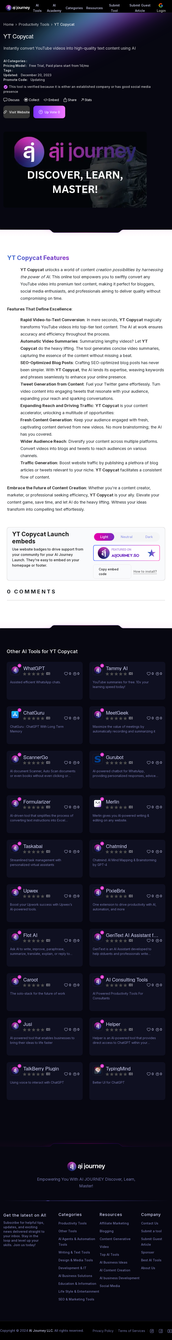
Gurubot (114, 757)
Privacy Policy (103, 1331)
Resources (94, 8)
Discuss (13, 100)
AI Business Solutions (75, 1276)
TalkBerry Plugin (41, 1068)
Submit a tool (151, 1231)
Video (104, 1247)
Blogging (107, 1231)
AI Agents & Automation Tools (76, 1241)
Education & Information (77, 1283)
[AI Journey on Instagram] (152, 1331)
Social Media (110, 1286)
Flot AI (30, 935)
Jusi (27, 1024)
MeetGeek (117, 712)
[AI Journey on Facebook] (161, 1331)
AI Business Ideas (113, 1262)
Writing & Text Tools (74, 1252)
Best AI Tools (151, 1260)
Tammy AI (117, 668)
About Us (148, 1268)
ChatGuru (33, 712)
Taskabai (33, 846)
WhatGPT (34, 668)
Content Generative (115, 1239)
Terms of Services (131, 1331)
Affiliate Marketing (114, 1223)
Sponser (147, 1252)
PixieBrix (115, 890)
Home (8, 24)
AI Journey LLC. (41, 1330)
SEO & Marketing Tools (76, 1299)
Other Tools (67, 1231)
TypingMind (118, 1068)
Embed (54, 100)
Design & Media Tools (75, 1260)
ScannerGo (35, 757)
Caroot (30, 979)
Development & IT (72, 1268)
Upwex (30, 890)
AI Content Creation (115, 1270)
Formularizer (36, 801)
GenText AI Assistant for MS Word (132, 935)
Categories (74, 8)
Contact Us (149, 1223)
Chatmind (116, 846)
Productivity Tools (34, 24)
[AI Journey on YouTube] (170, 1331)
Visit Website (19, 112)
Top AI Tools (109, 1254)
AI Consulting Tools (127, 979)
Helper (113, 1024)
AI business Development (120, 1278)
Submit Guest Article (151, 1241)
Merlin (112, 801)
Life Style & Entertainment (78, 1291)
